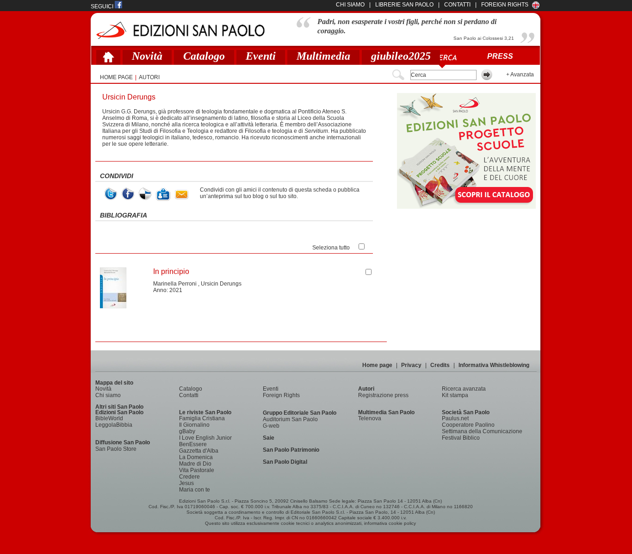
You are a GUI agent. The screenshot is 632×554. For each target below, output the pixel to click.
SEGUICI (103, 6)
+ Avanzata (520, 74)
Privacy (411, 365)
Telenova (369, 418)
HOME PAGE (116, 77)
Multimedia (323, 56)
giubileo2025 (401, 56)
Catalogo (204, 56)
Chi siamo (108, 395)
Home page (377, 365)
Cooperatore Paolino (468, 425)
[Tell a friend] (181, 194)
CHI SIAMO (350, 4)
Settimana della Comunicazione (482, 431)
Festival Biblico (461, 438)
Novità (147, 56)
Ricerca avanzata (464, 389)
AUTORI (149, 77)
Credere (189, 476)
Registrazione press (383, 395)
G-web (271, 426)
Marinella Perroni (175, 283)
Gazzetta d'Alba (198, 451)
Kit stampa (455, 395)
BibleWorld (109, 418)
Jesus (186, 483)
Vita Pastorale (196, 470)
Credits (440, 365)
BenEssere (193, 444)
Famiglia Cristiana (202, 418)
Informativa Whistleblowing (494, 365)
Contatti (188, 395)
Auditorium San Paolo (290, 419)
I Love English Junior (205, 438)
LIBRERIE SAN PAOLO (404, 4)
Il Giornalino (194, 425)
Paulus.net (455, 418)
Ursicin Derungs (221, 283)
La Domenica (196, 457)
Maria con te (194, 489)
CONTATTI (457, 4)
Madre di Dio (195, 464)
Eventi (261, 56)
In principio (171, 271)
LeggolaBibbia (113, 425)
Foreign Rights (504, 4)
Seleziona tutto (331, 247)
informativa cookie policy (390, 523)
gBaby (187, 431)
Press (500, 56)
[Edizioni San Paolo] (180, 30)
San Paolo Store (115, 449)
